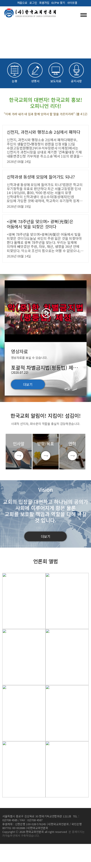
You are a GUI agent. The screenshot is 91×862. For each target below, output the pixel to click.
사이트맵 (72, 2)
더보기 (28, 384)
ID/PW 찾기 (58, 2)
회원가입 (44, 2)
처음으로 (22, 2)
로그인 (33, 2)
